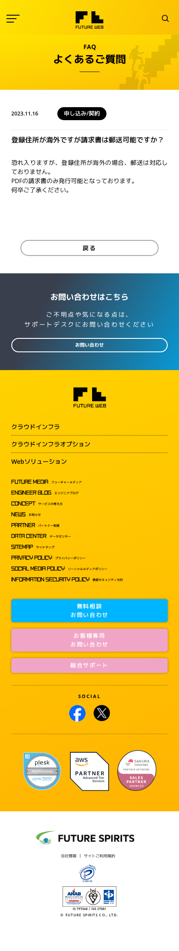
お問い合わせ (89, 344)
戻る (89, 248)
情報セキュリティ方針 (67, 579)
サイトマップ (32, 547)
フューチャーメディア (46, 482)
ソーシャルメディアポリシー (59, 569)
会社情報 (68, 856)
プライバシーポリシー (48, 558)
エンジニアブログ (45, 493)
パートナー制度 (35, 525)
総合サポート (89, 665)
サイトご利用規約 (99, 856)
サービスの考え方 (37, 504)
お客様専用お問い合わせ (89, 640)
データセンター (41, 536)
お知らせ (26, 514)
